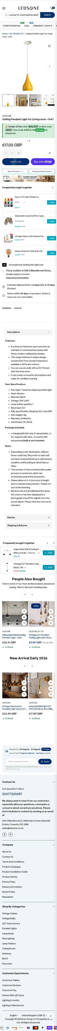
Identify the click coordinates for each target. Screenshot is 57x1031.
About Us (6, 851)
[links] (4, 834)
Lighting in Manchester (13, 1005)
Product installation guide (15, 871)
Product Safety (9, 877)
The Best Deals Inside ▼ (42, 171)
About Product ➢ (15, 171)
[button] (50, 66)
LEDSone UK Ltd (36, 631)
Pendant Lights (9, 928)
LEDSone (7, 116)
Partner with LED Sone (13, 995)
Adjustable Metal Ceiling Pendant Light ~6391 (27, 549)
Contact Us (7, 857)
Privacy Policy (8, 882)
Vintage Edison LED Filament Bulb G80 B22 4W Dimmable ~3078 (30, 236)
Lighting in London (10, 1000)
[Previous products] (47, 543)
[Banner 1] (27, 140)
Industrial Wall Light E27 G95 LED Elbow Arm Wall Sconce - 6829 (13, 707)
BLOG (5, 958)
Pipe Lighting (8, 938)
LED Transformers (11, 923)
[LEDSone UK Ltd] (28, 8)
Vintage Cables (9, 913)
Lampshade (8, 933)
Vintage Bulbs (9, 918)
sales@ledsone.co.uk (12, 828)
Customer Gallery (11, 980)
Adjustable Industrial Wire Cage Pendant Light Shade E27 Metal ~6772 (29, 216)
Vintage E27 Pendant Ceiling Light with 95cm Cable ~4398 (27, 564)
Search (47, 15)
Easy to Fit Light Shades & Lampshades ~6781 (26, 197)
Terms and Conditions (13, 861)
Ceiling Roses (8, 948)
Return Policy (8, 892)
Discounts (7, 963)
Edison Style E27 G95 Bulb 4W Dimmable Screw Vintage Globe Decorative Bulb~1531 (29, 251)
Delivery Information (12, 887)
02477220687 (12, 794)
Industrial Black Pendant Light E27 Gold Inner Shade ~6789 (42, 707)
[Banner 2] (29, 140)
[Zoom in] (49, 46)
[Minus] (6, 153)
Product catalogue (11, 867)
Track (46, 761)
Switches (6, 953)
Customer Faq (9, 990)
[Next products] (53, 188)
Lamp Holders (9, 943)
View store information (17, 277)
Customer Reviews (11, 985)
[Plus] (18, 153)
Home (4, 34)
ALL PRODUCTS (16, 34)
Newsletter (7, 897)
